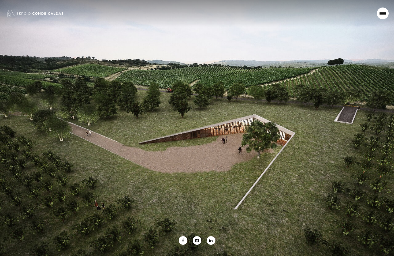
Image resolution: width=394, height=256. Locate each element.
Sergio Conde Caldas (35, 13)
